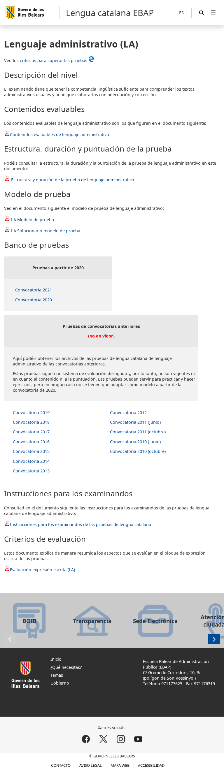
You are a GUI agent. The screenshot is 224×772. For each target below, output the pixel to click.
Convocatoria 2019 (31, 412)
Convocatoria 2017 (31, 432)
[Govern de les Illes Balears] (32, 12)
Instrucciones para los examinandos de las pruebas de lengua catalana (80, 524)
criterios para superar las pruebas (53, 60)
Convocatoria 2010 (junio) (135, 441)
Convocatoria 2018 (31, 422)
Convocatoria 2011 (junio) (135, 422)
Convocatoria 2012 (128, 412)
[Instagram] (120, 739)
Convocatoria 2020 (33, 300)
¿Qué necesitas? (66, 667)
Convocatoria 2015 (31, 451)
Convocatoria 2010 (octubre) (138, 451)
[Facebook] (85, 739)
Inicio (56, 659)
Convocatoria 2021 (33, 290)
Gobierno (59, 683)
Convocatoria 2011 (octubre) (138, 432)
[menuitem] (213, 12)
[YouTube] (138, 739)
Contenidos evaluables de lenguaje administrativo (59, 134)
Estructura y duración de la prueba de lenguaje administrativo (72, 179)
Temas (56, 675)
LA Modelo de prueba (32, 219)
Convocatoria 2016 (31, 441)
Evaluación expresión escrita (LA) (42, 569)
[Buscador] (201, 12)
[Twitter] (103, 739)
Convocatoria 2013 (31, 471)
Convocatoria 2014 (31, 461)
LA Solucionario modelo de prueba (45, 230)
